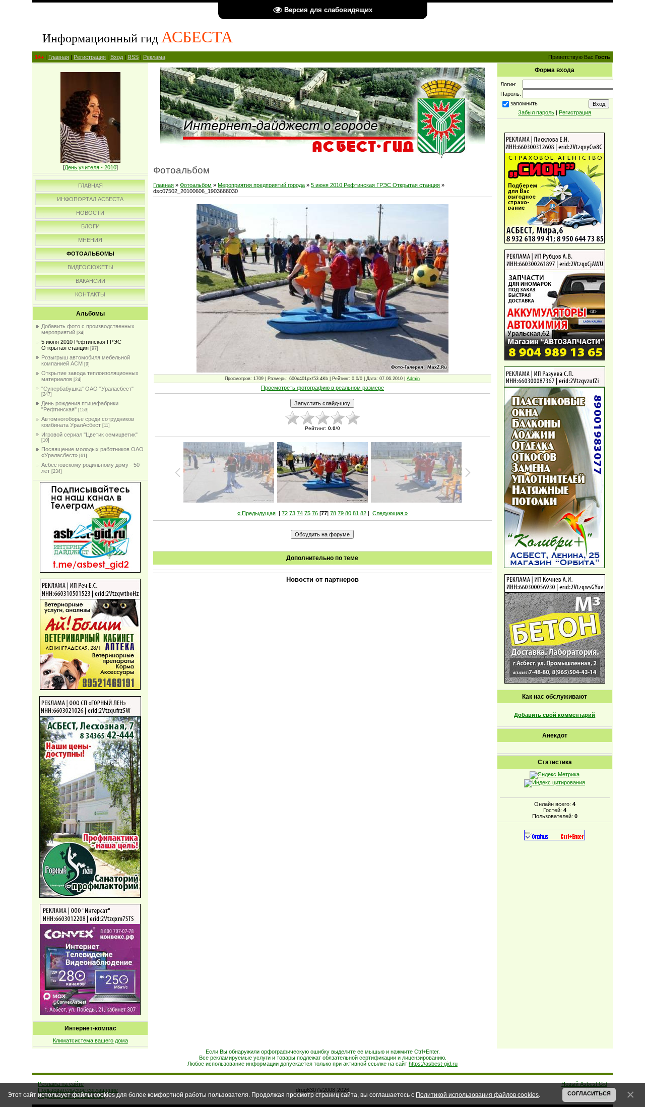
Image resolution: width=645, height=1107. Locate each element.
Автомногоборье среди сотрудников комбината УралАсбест (87, 422)
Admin (413, 378)
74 (300, 513)
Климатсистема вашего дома (90, 1040)
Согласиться (589, 1093)
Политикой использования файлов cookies (477, 1094)
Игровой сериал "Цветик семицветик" (89, 435)
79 (341, 513)
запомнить (524, 103)
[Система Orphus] (554, 838)
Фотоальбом (196, 185)
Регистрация (90, 57)
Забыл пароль (536, 112)
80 (348, 513)
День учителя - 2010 (90, 167)
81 (356, 513)
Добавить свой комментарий (554, 715)
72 (285, 513)
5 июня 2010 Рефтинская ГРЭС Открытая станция (81, 345)
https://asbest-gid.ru (433, 1064)
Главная (58, 57)
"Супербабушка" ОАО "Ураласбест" (87, 389)
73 (292, 513)
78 (333, 513)
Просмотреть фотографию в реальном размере (322, 388)
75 (307, 513)
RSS (133, 57)
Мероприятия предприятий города (261, 185)
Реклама (154, 57)
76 (315, 513)
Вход (116, 57)
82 (363, 513)
